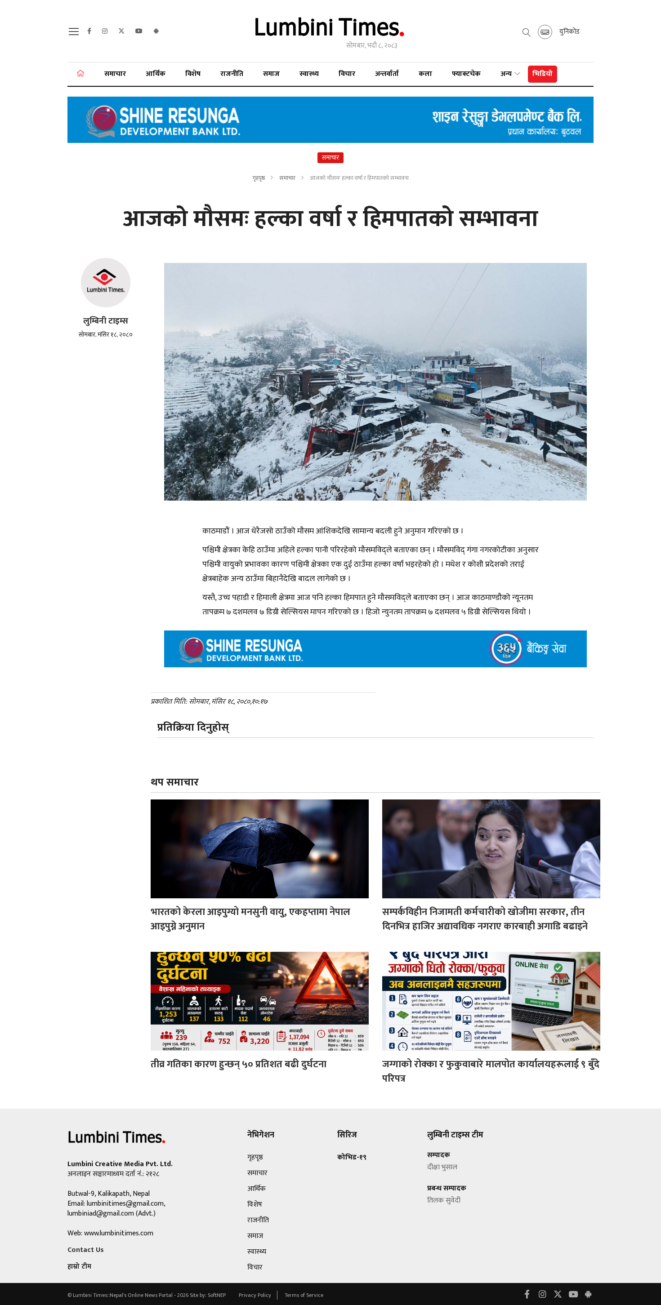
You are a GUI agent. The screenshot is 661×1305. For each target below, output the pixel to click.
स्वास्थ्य (309, 74)
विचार (347, 74)
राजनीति (231, 74)
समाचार (115, 74)
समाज (271, 74)
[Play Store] (156, 31)
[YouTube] (139, 31)
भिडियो (542, 74)
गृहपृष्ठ (258, 178)
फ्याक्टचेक (466, 74)
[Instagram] (105, 31)
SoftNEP (217, 1295)
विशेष (193, 74)
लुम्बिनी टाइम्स (105, 321)
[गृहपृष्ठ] (80, 74)
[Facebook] (89, 31)
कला (425, 74)
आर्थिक (155, 74)
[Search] (75, 34)
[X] (121, 31)
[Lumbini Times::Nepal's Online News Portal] (330, 30)
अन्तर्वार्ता (387, 74)
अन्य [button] (507, 74)
